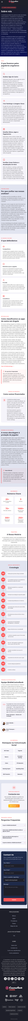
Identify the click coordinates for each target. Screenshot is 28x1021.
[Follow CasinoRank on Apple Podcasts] (22, 988)
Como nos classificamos (13, 958)
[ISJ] (6, 1006)
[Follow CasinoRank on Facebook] (5, 988)
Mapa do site (13, 934)
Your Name (7, 870)
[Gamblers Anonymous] (20, 1006)
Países (13, 931)
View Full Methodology (7, 366)
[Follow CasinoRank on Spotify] (18, 988)
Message (6, 892)
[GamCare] (9, 1009)
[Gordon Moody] (13, 1006)
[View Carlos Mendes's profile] (14, 722)
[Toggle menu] (2, 1)
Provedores (14, 929)
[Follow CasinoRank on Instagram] (8, 988)
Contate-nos (13, 956)
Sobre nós (14, 953)
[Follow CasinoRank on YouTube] (15, 988)
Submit (14, 907)
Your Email (7, 878)
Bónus (13, 923)
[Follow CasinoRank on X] (12, 988)
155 (14, 943)
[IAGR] (16, 1009)
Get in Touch (13, 806)
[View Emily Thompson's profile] (15, 729)
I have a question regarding (11, 885)
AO (13, 992)
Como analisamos (14, 961)
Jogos (13, 926)
